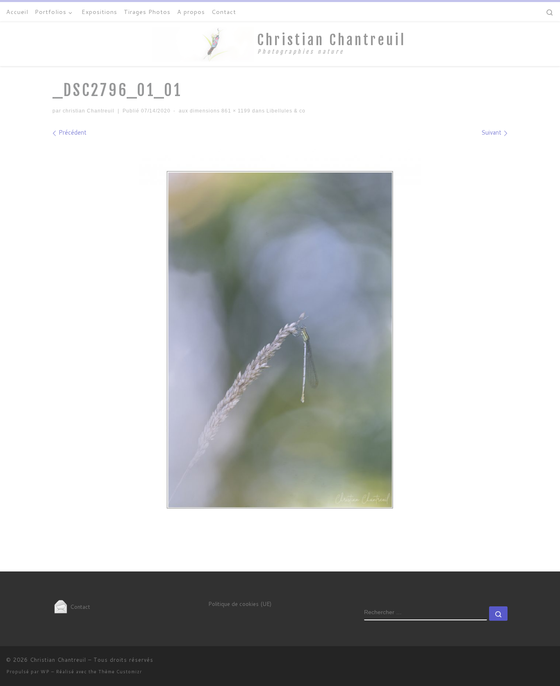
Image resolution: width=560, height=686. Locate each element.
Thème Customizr (120, 671)
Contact (79, 606)
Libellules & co (285, 111)
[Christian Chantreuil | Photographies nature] (203, 43)
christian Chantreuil (88, 111)
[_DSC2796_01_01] (280, 340)
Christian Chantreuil (58, 659)
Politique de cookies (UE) (239, 604)
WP (45, 671)
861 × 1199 (235, 111)
